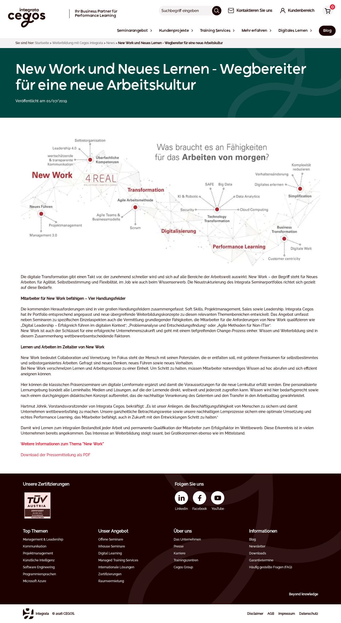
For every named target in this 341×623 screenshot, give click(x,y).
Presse (179, 546)
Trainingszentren (186, 560)
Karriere (179, 553)
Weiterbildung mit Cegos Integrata (77, 43)
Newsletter (257, 546)
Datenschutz (308, 614)
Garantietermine (261, 560)
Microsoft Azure (34, 581)
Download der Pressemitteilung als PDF (55, 455)
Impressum (286, 614)
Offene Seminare (110, 539)
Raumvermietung (111, 581)
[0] (326, 11)
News (110, 43)
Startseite (42, 43)
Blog (252, 539)
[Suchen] (216, 10)
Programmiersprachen (39, 574)
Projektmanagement (38, 553)
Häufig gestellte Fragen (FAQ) (270, 567)
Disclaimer (255, 614)
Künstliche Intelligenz (39, 560)
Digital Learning (110, 553)
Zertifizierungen (109, 574)
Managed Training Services (118, 560)
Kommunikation (34, 546)
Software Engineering (39, 567)
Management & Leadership (43, 539)
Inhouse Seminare (111, 546)
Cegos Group (183, 567)
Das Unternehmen (187, 539)
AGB (270, 614)
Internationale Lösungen (116, 567)
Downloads (257, 553)
